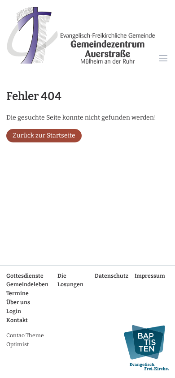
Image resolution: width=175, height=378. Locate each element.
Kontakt (17, 320)
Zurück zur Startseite (44, 135)
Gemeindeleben (27, 284)
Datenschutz (111, 276)
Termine (17, 293)
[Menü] (163, 58)
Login (13, 311)
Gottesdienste (25, 276)
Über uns (18, 302)
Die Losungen (70, 280)
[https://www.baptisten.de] (143, 347)
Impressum (150, 276)
